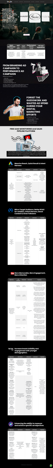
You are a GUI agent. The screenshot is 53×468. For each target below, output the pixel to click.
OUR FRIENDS (37, 1)
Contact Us (26, 34)
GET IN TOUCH (42, 1)
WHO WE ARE (16, 1)
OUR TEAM (32, 1)
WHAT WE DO (21, 1)
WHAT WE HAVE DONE (27, 1)
